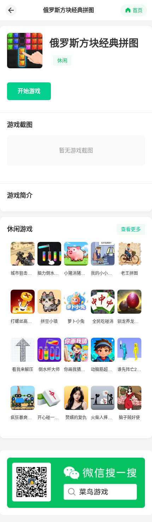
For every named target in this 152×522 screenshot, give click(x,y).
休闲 (62, 60)
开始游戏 (29, 91)
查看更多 (131, 229)
